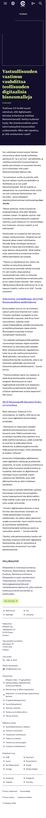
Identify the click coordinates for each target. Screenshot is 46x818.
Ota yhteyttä (9, 601)
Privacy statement (10, 791)
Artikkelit (23, 14)
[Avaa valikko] (5, 3)
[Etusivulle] (23, 4)
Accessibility (25, 791)
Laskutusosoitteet (24, 797)
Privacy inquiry (8, 797)
